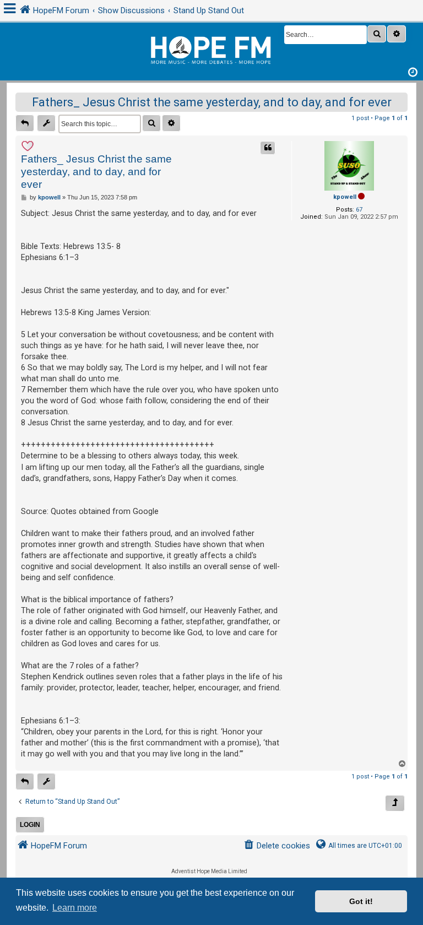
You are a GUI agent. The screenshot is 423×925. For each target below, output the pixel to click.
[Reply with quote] (267, 148)
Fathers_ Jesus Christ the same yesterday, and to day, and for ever (212, 102)
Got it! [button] (361, 901)
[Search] (376, 33)
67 (359, 209)
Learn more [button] (74, 907)
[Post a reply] (24, 123)
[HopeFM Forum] (211, 49)
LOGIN (30, 825)
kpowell (344, 197)
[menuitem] (277, 846)
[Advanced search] (396, 33)
